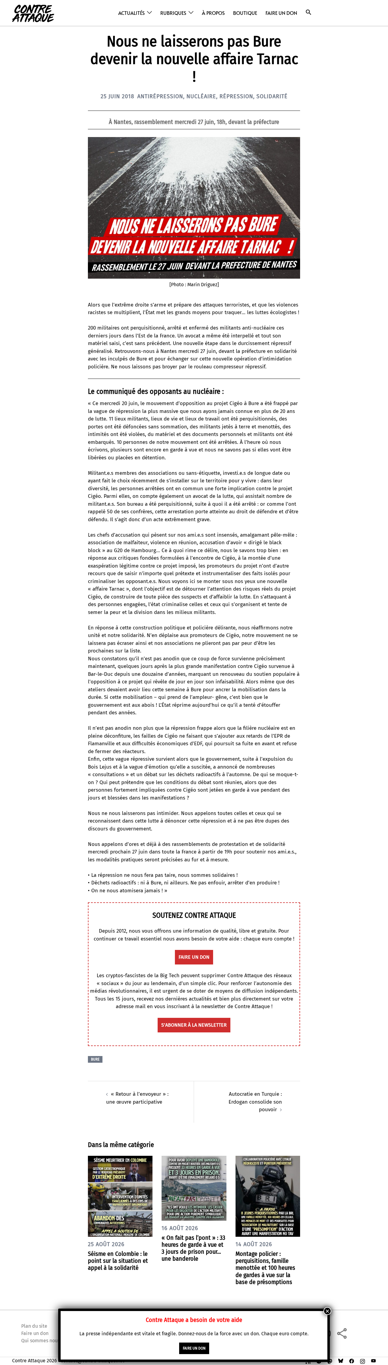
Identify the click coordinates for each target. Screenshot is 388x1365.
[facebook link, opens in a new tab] (351, 1360)
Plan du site (34, 1326)
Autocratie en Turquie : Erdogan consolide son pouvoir (255, 1102)
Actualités (131, 12)
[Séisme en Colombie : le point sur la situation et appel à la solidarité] (120, 1196)
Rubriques (173, 12)
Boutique (245, 12)
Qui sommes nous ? (42, 1340)
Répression (236, 96)
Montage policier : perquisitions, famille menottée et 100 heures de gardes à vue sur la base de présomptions (265, 1268)
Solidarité (272, 96)
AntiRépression (160, 96)
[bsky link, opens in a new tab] (340, 1360)
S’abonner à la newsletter (194, 1025)
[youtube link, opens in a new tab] (373, 1360)
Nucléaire (201, 96)
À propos (213, 12)
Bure (95, 1059)
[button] (309, 12)
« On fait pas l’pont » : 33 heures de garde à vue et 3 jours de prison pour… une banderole (193, 1248)
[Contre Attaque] (33, 12)
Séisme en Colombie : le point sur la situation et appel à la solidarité (118, 1260)
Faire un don (281, 12)
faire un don (194, 957)
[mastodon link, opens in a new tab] (329, 1360)
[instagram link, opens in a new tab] (362, 1360)
